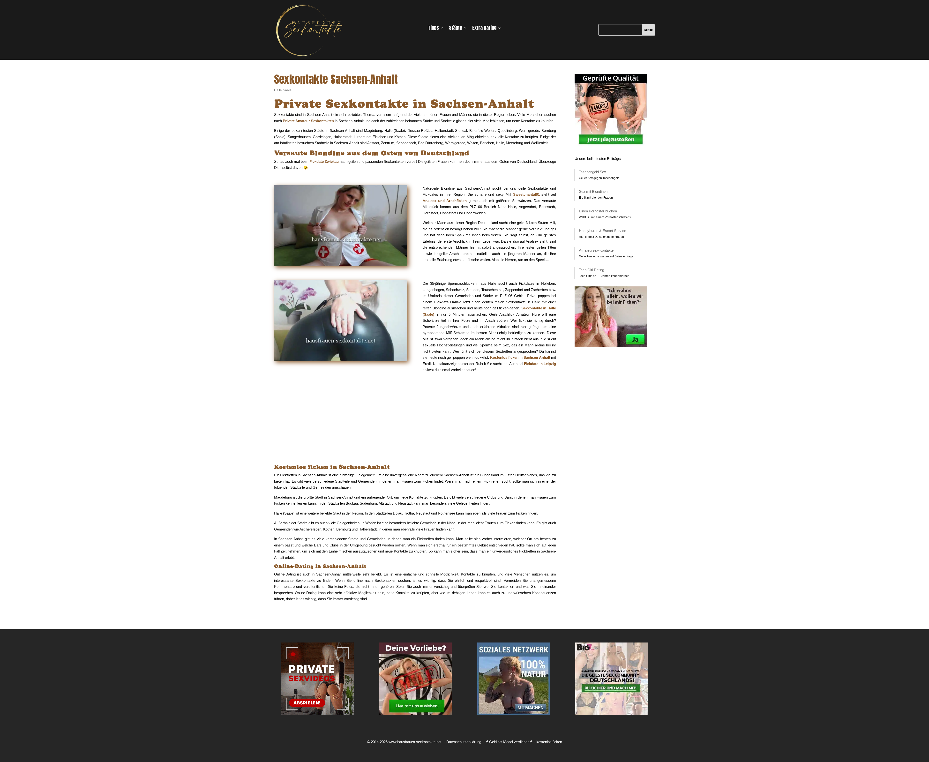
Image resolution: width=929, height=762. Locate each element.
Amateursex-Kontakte (596, 250)
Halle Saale (283, 90)
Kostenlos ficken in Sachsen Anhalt (520, 357)
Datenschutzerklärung (463, 742)
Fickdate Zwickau (324, 161)
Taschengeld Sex (592, 172)
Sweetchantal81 (526, 194)
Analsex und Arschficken (445, 201)
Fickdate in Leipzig (540, 364)
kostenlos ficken (549, 742)
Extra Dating (484, 28)
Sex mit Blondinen (593, 191)
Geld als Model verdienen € (510, 742)
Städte (455, 28)
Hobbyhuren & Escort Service (602, 231)
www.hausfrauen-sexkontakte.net (415, 742)
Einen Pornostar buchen (598, 211)
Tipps (433, 28)
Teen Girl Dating (591, 270)
